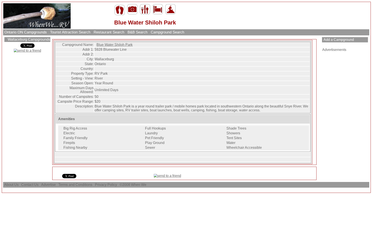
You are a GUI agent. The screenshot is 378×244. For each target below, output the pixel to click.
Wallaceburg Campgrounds (28, 39)
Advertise (48, 185)
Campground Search (167, 32)
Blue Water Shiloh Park (114, 45)
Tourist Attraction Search (70, 32)
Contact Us (29, 185)
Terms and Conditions (75, 185)
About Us (11, 185)
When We (139, 185)
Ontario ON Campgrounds (25, 32)
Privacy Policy (106, 185)
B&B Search (137, 32)
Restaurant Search (109, 32)
